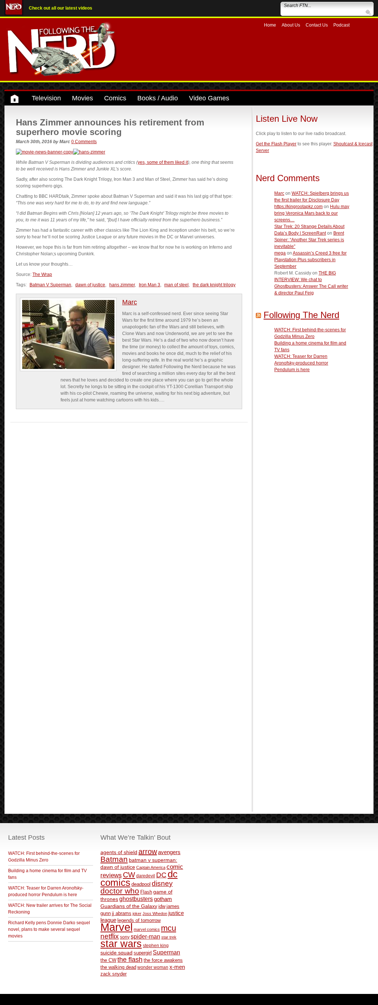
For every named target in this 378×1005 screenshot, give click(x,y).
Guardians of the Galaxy (128, 906)
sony (125, 937)
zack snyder (113, 974)
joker (137, 913)
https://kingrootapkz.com (298, 206)
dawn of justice (90, 284)
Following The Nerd (301, 315)
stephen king (156, 945)
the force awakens (163, 960)
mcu (168, 928)
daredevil (145, 875)
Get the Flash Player (276, 143)
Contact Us (317, 25)
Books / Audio (157, 98)
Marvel (116, 927)
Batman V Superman (50, 284)
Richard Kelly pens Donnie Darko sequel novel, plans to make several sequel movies (49, 929)
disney (162, 883)
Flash (146, 892)
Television (46, 98)
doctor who (119, 891)
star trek (168, 937)
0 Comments (84, 141)
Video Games (209, 98)
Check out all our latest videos (60, 8)
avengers (169, 852)
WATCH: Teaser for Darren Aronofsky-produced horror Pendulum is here (301, 363)
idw (161, 906)
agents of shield (118, 852)
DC (161, 875)
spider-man (145, 936)
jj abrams (121, 913)
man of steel (176, 284)
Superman (166, 952)
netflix (109, 936)
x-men (177, 967)
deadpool (141, 884)
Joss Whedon (154, 913)
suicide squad (116, 953)
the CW (108, 960)
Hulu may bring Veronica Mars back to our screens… (311, 213)
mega (280, 253)
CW (129, 875)
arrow (147, 851)
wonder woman (152, 967)
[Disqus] (129, 514)
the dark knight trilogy (214, 284)
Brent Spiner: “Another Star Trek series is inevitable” (309, 240)
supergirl (143, 953)
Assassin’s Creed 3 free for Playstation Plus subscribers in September (310, 260)
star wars (121, 943)
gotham (163, 899)
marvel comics (147, 929)
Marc (129, 302)
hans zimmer (122, 284)
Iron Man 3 (149, 284)
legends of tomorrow (139, 920)
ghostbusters (136, 898)
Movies (82, 98)
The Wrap (42, 274)
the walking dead (118, 967)
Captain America (150, 867)
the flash (129, 959)
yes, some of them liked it (163, 162)
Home (270, 25)
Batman (114, 859)
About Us (291, 25)
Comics (115, 98)
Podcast (341, 25)
